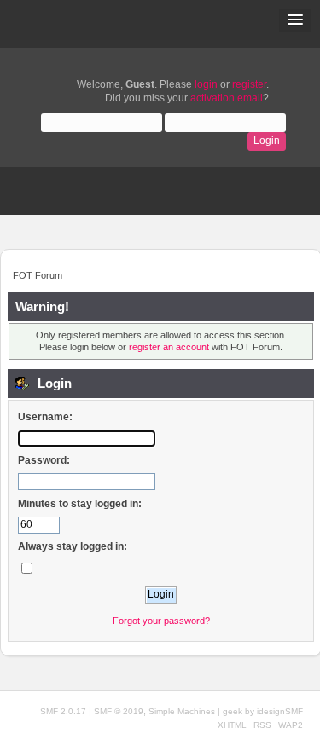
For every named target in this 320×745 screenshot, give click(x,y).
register (249, 84)
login (206, 84)
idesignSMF (280, 711)
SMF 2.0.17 (63, 711)
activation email (226, 98)
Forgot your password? (161, 620)
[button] (295, 20)
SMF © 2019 (118, 711)
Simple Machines (181, 711)
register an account (169, 347)
